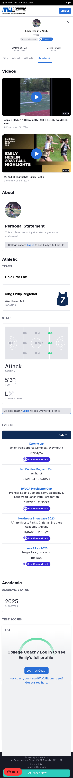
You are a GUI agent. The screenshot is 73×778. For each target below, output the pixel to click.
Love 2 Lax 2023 (37, 548)
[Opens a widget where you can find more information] (12, 772)
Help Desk (28, 2)
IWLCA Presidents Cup (36, 488)
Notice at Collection (36, 767)
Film (5, 58)
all (61, 434)
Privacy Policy (37, 764)
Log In (68, 2)
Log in (30, 245)
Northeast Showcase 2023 (36, 518)
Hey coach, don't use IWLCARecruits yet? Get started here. (36, 680)
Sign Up (65, 10)
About (16, 58)
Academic (44, 58)
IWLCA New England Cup (36, 469)
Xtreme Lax (36, 443)
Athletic (29, 58)
